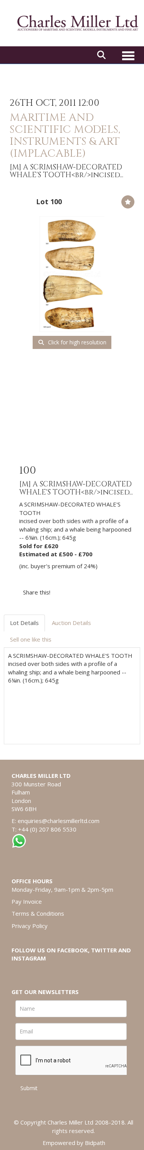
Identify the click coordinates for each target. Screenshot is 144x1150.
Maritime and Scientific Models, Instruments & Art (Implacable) (65, 135)
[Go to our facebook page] (19, 971)
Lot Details (24, 623)
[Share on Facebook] (63, 592)
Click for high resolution (76, 342)
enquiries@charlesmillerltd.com (58, 821)
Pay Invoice (27, 901)
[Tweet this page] (79, 592)
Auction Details (71, 623)
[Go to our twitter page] (35, 971)
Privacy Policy (30, 926)
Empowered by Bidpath (74, 1143)
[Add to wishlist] (127, 201)
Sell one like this (30, 639)
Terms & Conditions (38, 913)
